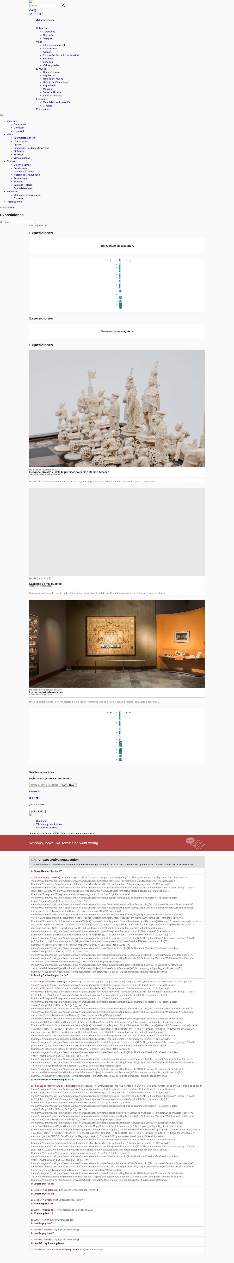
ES (34, 14)
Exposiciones (50, 48)
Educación (41, 99)
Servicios (48, 61)
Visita (39, 41)
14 (120, 304)
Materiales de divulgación (57, 102)
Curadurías (49, 31)
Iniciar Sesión (46, 20)
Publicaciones (43, 109)
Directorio (41, 820)
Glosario (47, 105)
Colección (41, 28)
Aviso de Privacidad (46, 827)
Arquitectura (49, 75)
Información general (54, 45)
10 (120, 291)
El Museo (41, 68)
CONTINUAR (68, 785)
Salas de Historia (52, 92)
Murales (47, 88)
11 (120, 294)
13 (120, 301)
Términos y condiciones (49, 824)
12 (120, 297)
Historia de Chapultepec (56, 82)
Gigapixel (48, 38)
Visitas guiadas (51, 65)
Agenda (47, 51)
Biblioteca (48, 58)
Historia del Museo (53, 78)
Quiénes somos (51, 72)
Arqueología (49, 85)
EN (42, 14)
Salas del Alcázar (52, 95)
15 (120, 307)
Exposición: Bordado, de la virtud (61, 55)
